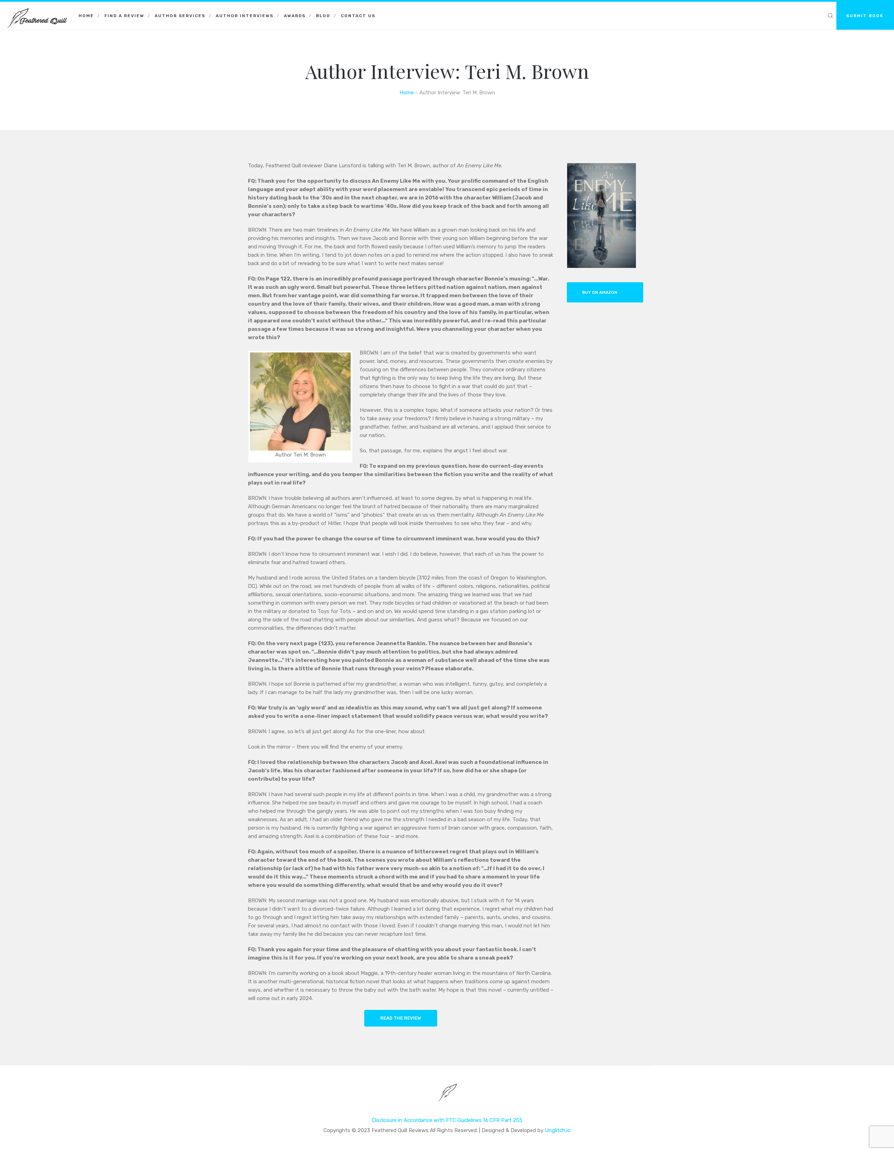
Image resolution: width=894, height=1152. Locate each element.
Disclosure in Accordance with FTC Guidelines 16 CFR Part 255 (447, 1120)
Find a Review (124, 15)
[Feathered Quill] (36, 10)
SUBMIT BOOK (865, 15)
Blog (323, 15)
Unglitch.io (558, 1130)
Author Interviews (244, 15)
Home (86, 15)
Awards (295, 15)
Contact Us (358, 15)
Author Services (180, 15)
